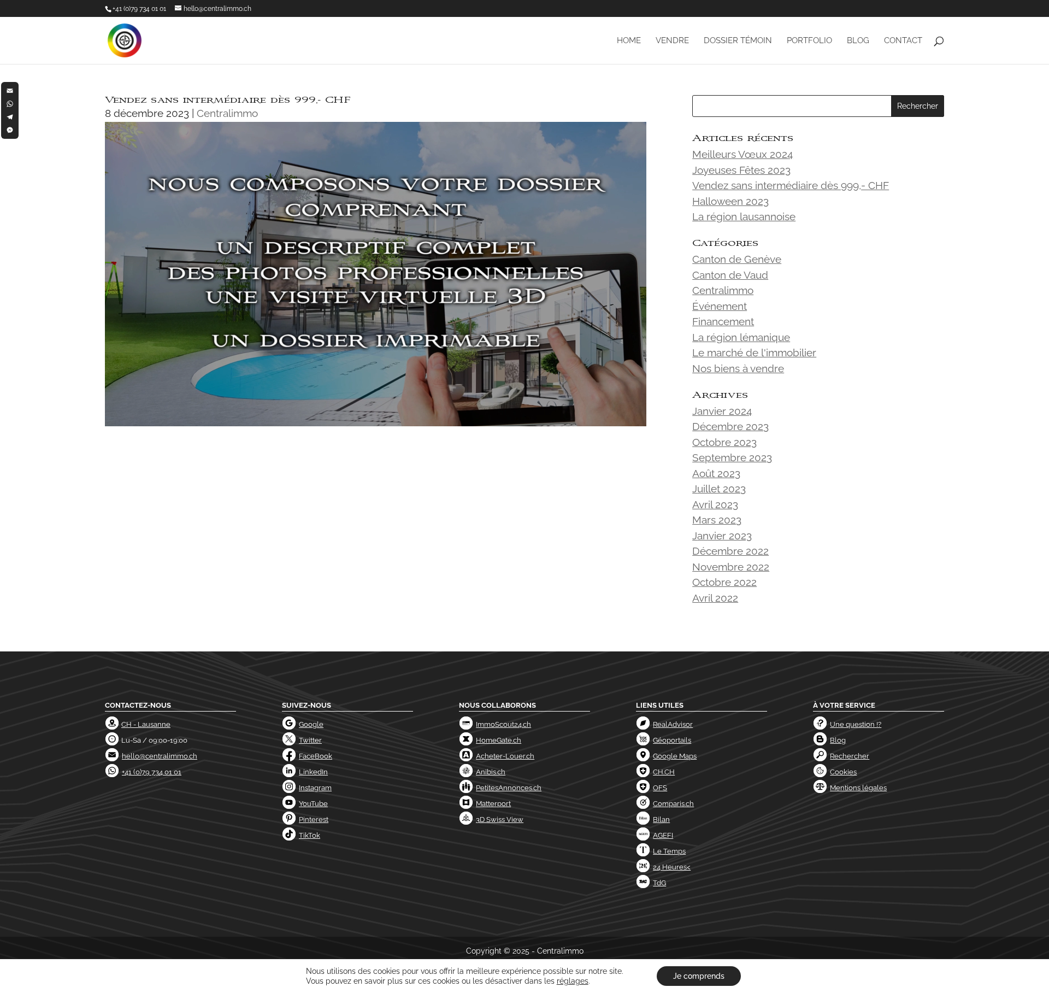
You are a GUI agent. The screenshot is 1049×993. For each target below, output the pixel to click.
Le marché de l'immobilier (754, 352)
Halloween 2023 (730, 201)
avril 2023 (715, 504)
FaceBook (315, 756)
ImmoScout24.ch (503, 724)
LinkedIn (313, 772)
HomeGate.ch (498, 740)
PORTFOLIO (809, 41)
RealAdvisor (673, 724)
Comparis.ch (673, 804)
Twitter (310, 740)
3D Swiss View (499, 819)
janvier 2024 (722, 411)
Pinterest (313, 819)
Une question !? (855, 724)
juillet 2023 (719, 489)
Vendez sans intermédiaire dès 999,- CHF (790, 185)
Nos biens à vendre (738, 368)
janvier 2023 (722, 536)
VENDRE (672, 41)
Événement (719, 306)
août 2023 (716, 473)
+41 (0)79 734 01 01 (139, 9)
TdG (659, 883)
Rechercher (849, 756)
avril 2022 (715, 598)
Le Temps (669, 851)
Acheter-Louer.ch (505, 756)
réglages (572, 981)
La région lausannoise (743, 216)
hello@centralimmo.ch (159, 756)
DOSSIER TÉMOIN (738, 41)
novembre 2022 (730, 567)
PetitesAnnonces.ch (508, 788)
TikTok (309, 835)
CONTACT (903, 41)
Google (311, 724)
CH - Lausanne (145, 724)
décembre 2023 (730, 426)
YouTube (313, 804)
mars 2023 (716, 520)
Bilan (661, 819)
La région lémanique (741, 337)
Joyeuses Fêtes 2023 (741, 170)
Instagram (315, 788)
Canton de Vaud (730, 275)
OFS (660, 788)
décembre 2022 (730, 551)
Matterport (493, 804)
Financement (723, 321)
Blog (838, 740)
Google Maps (675, 756)
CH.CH (664, 772)
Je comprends (698, 976)
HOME (629, 41)
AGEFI (663, 835)
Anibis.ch (490, 772)
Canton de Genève (736, 259)
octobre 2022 (724, 582)
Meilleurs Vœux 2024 (742, 154)
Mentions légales (858, 788)
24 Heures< (672, 867)
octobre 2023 (724, 442)
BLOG (858, 41)
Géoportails (672, 740)
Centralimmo (227, 113)
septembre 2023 (732, 457)
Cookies (843, 772)
